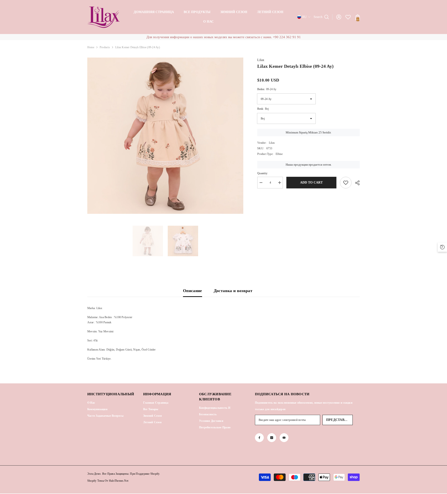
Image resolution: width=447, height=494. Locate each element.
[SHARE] (356, 182)
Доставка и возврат (233, 290)
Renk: (263, 108)
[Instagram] (271, 437)
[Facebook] (259, 437)
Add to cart (311, 182)
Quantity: (262, 173)
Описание (192, 290)
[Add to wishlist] (346, 182)
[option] (165, 136)
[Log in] (339, 17)
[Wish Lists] (348, 17)
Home (90, 47)
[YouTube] (284, 437)
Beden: (266, 89)
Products (105, 47)
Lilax (260, 60)
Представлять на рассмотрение (339, 420)
